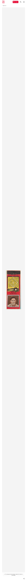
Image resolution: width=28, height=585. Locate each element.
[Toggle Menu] (24, 2)
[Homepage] (3, 2)
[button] (24, 579)
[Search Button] (21, 2)
